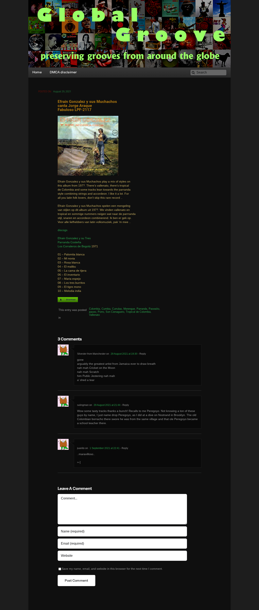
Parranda (142, 308)
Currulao (117, 308)
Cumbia (106, 308)
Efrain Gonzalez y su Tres (74, 238)
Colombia (94, 308)
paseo (92, 311)
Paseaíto (154, 308)
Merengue (129, 308)
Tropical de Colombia (138, 311)
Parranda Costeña (69, 242)
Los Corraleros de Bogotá (74, 246)
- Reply (141, 353)
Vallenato (94, 314)
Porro (101, 311)
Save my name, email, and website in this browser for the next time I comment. (112, 568)
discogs (62, 230)
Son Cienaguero (115, 311)
